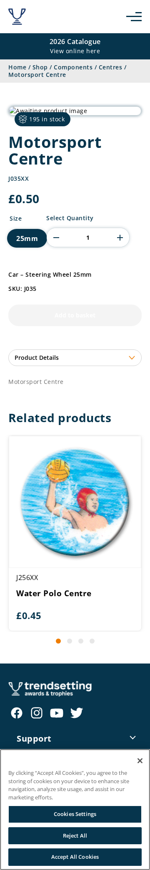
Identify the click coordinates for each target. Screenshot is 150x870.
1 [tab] (58, 641)
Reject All (75, 835)
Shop (40, 67)
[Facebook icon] (16, 713)
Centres (110, 67)
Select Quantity (70, 218)
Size (16, 218)
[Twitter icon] (76, 713)
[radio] (27, 238)
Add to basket (75, 315)
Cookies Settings (75, 814)
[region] (75, 809)
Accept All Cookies (75, 856)
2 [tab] (69, 641)
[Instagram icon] (36, 713)
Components (73, 67)
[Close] (140, 761)
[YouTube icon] (56, 713)
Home (17, 67)
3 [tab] (80, 641)
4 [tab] (92, 641)
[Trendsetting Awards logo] (17, 16)
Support (34, 738)
